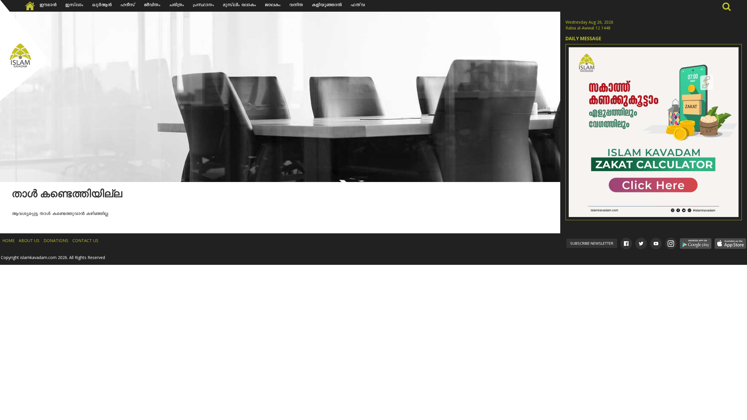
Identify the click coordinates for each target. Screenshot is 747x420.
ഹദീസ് (127, 6)
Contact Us (85, 240)
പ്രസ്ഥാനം (203, 6)
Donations (55, 240)
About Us (29, 240)
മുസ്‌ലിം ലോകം (239, 6)
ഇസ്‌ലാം (74, 6)
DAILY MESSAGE (583, 38)
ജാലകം (272, 6)
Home (8, 240)
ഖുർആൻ (101, 6)
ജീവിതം (152, 6)
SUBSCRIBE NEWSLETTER (591, 243)
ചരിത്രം (176, 6)
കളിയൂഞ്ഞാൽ (327, 6)
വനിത (296, 6)
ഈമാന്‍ (47, 6)
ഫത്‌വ (357, 6)
